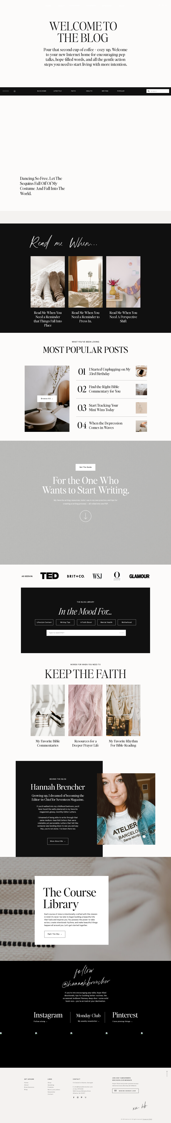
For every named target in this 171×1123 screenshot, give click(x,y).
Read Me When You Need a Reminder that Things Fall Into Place (48, 318)
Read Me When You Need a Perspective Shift (123, 316)
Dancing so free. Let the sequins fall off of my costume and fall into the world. (42, 186)
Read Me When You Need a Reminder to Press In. (85, 316)
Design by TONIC (147, 1119)
